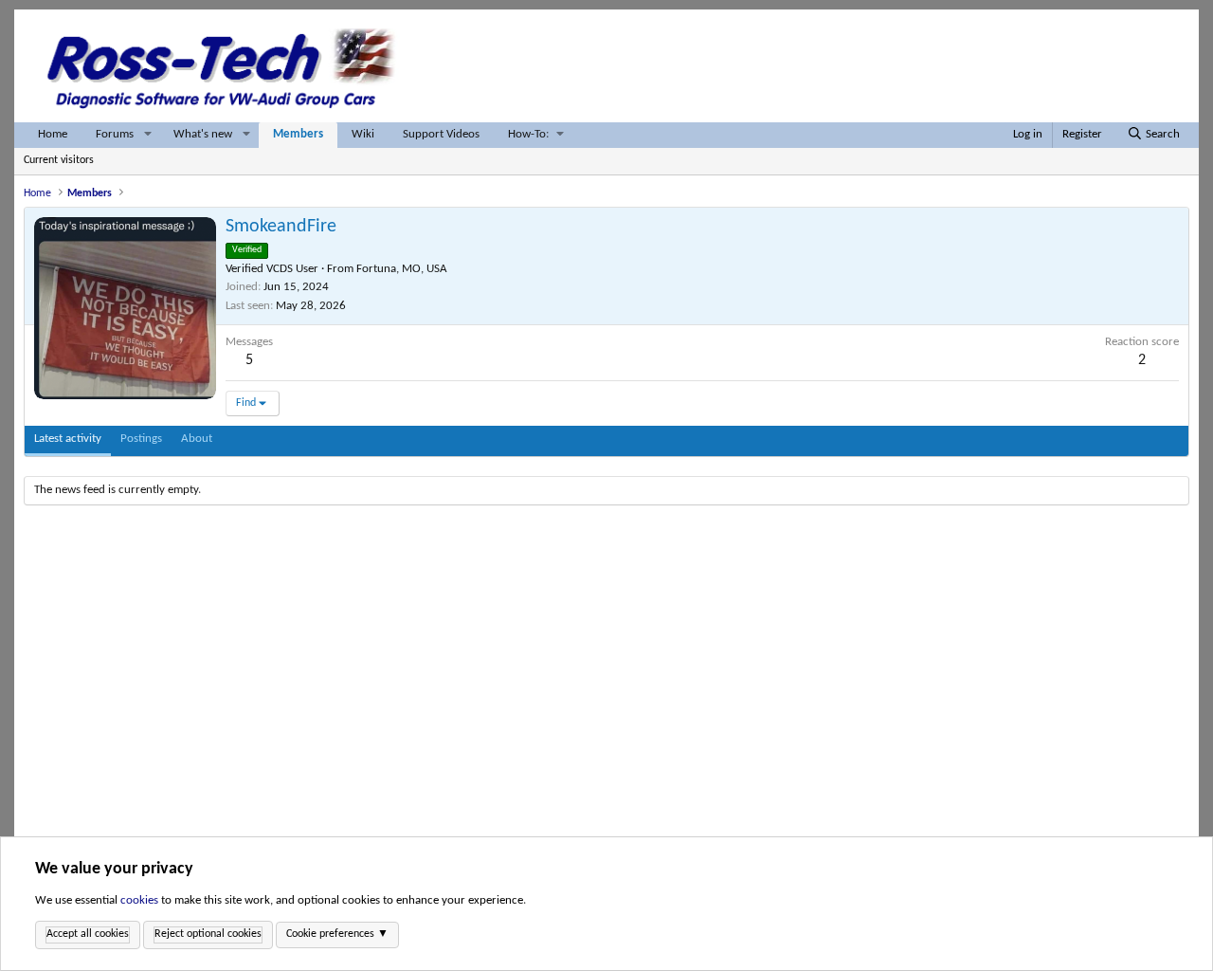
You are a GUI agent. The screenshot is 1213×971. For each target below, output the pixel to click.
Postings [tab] (141, 438)
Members (298, 134)
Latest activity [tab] (67, 438)
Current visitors (59, 160)
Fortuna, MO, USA (401, 269)
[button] (148, 135)
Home (52, 134)
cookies (139, 900)
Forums (115, 134)
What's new (202, 134)
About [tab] (196, 438)
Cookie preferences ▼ (337, 934)
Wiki (363, 134)
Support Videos (441, 134)
